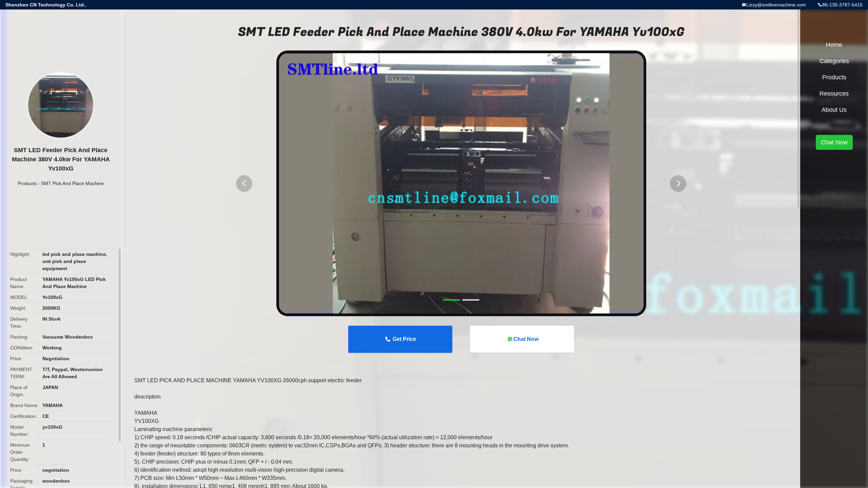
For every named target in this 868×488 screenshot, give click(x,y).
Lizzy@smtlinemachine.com (776, 4)
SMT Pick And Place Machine (72, 183)
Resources (834, 93)
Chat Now (525, 339)
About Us (834, 109)
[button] (244, 183)
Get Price (404, 339)
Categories (834, 61)
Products (27, 183)
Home (834, 44)
